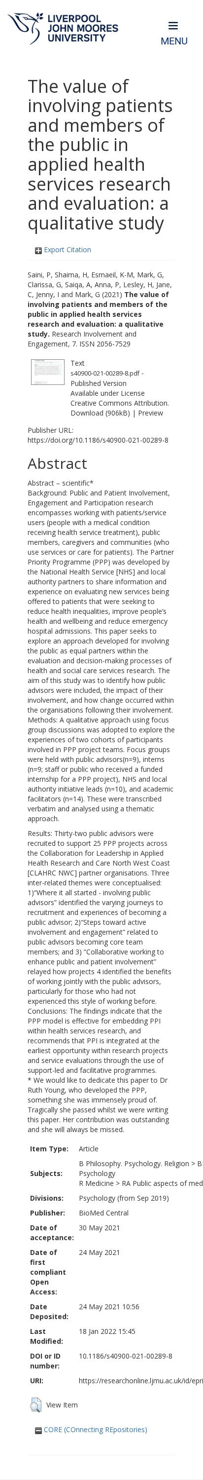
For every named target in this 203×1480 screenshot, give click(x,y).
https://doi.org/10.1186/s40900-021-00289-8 (98, 440)
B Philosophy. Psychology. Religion (134, 1163)
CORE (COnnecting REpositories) (94, 1429)
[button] (35, 1405)
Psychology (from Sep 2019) (124, 1198)
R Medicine (96, 1183)
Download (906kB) (100, 412)
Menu (174, 41)
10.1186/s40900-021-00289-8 (125, 1356)
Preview (150, 412)
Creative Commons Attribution (119, 403)
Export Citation (66, 249)
